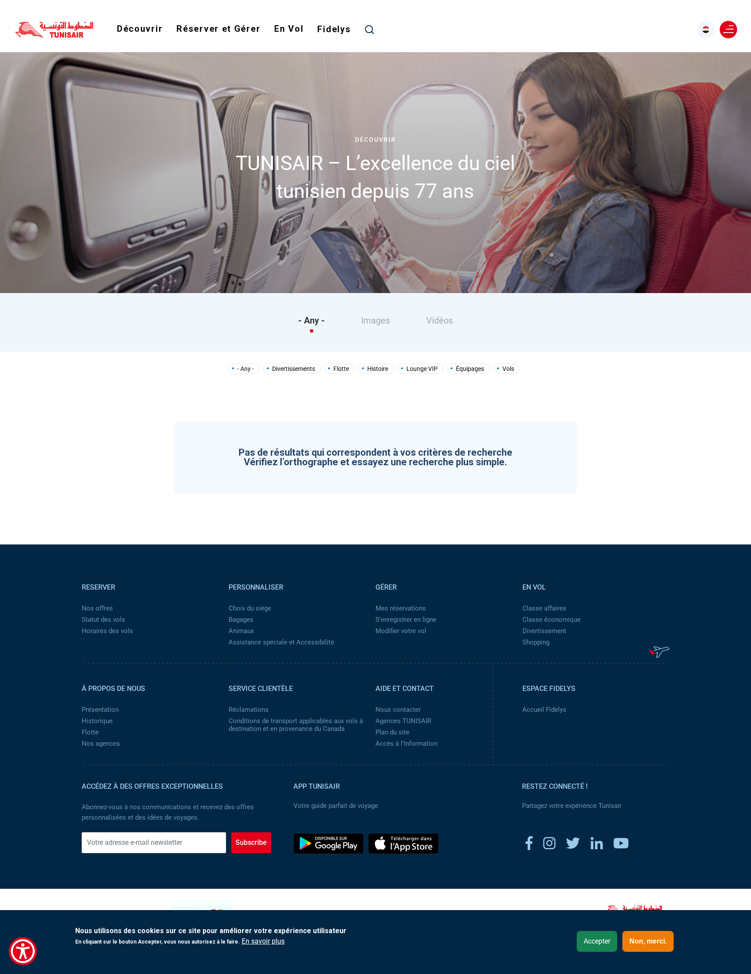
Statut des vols (103, 620)
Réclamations (249, 710)
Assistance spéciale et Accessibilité (281, 642)
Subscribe (251, 842)
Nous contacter (398, 710)
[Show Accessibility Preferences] (23, 951)
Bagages (241, 620)
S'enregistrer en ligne (406, 620)
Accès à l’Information (407, 743)
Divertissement (544, 631)
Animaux (241, 631)
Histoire (377, 368)
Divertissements (293, 368)
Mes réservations (401, 608)
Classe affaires (544, 608)
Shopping (535, 642)
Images (375, 320)
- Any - (311, 320)
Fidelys (334, 29)
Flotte (341, 368)
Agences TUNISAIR (403, 721)
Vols (508, 368)
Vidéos (439, 320)
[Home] (54, 34)
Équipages (470, 368)
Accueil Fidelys (544, 710)
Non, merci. (648, 941)
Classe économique (551, 620)
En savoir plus (263, 941)
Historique (97, 721)
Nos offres (97, 608)
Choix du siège (250, 608)
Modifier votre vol (401, 631)
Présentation (100, 710)
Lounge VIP (422, 368)
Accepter (597, 941)
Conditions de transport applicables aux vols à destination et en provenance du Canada (296, 725)
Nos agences (101, 743)
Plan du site (392, 732)
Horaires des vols (107, 631)
